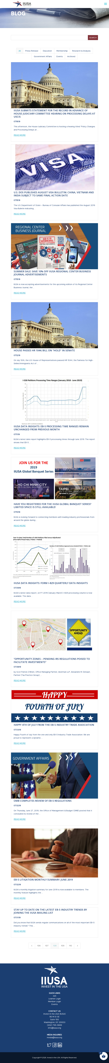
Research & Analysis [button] (81, 51)
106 (39, 945)
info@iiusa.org (54, 1028)
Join (54, 996)
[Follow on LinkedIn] (60, 1045)
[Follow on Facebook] (54, 1045)
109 (62, 945)
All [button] (20, 51)
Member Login (54, 1001)
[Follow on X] (49, 1045)
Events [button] (59, 56)
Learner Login (55, 998)
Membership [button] (62, 51)
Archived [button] (71, 56)
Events (54, 1004)
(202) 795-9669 (54, 1025)
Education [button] (47, 51)
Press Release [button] (31, 51)
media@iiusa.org (54, 1037)
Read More (20, 135)
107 (47, 945)
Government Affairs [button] (43, 56)
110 (70, 945)
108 (54, 945)
